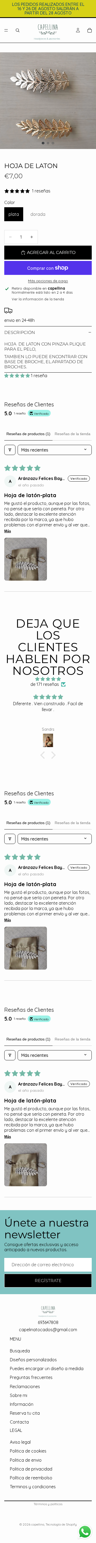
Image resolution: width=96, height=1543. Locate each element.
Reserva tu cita (25, 1413)
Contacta (19, 1422)
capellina (37, 1524)
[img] (48, 679)
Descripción (19, 332)
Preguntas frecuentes (31, 1377)
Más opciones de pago (48, 281)
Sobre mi (18, 1395)
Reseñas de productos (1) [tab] (28, 434)
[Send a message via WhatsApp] (85, 1531)
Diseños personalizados (33, 1359)
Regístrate (48, 1280)
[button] (17, 375)
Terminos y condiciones (33, 1486)
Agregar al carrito (51, 252)
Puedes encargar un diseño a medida (46, 1368)
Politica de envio (26, 1460)
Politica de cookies (28, 1451)
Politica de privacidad (31, 1469)
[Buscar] (17, 30)
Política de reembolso (31, 1477)
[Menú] (6, 30)
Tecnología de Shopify (61, 1524)
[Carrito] (89, 30)
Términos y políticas (48, 1504)
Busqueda (20, 1350)
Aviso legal (20, 1442)
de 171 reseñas (44, 684)
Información (21, 1404)
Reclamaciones (25, 1386)
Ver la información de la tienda (38, 299)
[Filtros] (9, 450)
